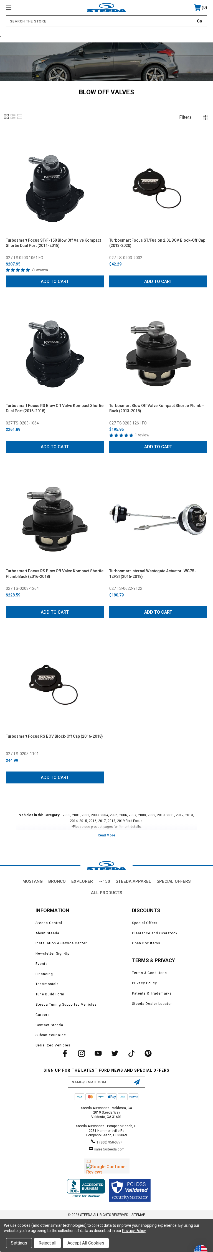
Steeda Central (49, 923)
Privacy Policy (144, 983)
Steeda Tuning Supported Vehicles (66, 1004)
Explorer (82, 881)
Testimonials (47, 984)
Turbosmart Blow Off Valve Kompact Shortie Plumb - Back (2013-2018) (156, 408)
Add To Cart (55, 281)
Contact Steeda (49, 1025)
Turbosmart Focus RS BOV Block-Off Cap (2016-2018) (54, 736)
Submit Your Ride (51, 1035)
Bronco (57, 881)
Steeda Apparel (133, 881)
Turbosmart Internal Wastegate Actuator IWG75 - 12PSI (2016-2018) (153, 574)
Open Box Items (146, 943)
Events (42, 964)
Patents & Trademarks (152, 993)
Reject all (47, 1243)
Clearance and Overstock (155, 933)
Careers (43, 1015)
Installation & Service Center (61, 943)
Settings (19, 1243)
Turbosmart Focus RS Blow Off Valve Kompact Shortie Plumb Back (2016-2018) (54, 574)
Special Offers (174, 881)
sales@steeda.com (109, 1149)
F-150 (104, 881)
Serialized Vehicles (53, 1045)
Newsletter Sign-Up (52, 953)
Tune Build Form (50, 994)
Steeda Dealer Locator (152, 1004)
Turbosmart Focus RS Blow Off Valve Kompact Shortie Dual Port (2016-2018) (54, 408)
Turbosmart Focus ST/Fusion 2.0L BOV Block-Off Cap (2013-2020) (157, 243)
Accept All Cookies (85, 1243)
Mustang (32, 881)
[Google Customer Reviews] (107, 1166)
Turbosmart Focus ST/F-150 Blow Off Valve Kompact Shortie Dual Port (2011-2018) (53, 243)
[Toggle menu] (26, 7)
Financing (44, 974)
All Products (106, 892)
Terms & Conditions (149, 973)
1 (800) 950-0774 (110, 1142)
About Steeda (47, 933)
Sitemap (138, 1215)
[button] (6, 118)
